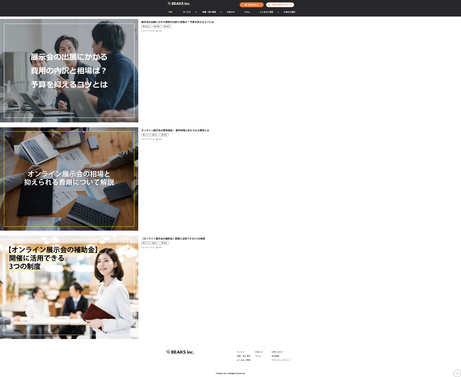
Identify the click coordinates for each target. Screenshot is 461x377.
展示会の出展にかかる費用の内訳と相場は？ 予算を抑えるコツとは (177, 22)
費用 (167, 26)
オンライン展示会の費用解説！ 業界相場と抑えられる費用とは (175, 130)
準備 (157, 26)
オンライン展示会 (151, 135)
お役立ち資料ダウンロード (281, 5)
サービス (187, 11)
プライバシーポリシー (281, 360)
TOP (170, 11)
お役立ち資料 (289, 11)
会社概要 (275, 355)
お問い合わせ (253, 5)
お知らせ (231, 11)
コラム (247, 11)
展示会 (147, 26)
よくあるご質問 (266, 11)
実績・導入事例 (209, 11)
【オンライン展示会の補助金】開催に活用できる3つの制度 (173, 238)
